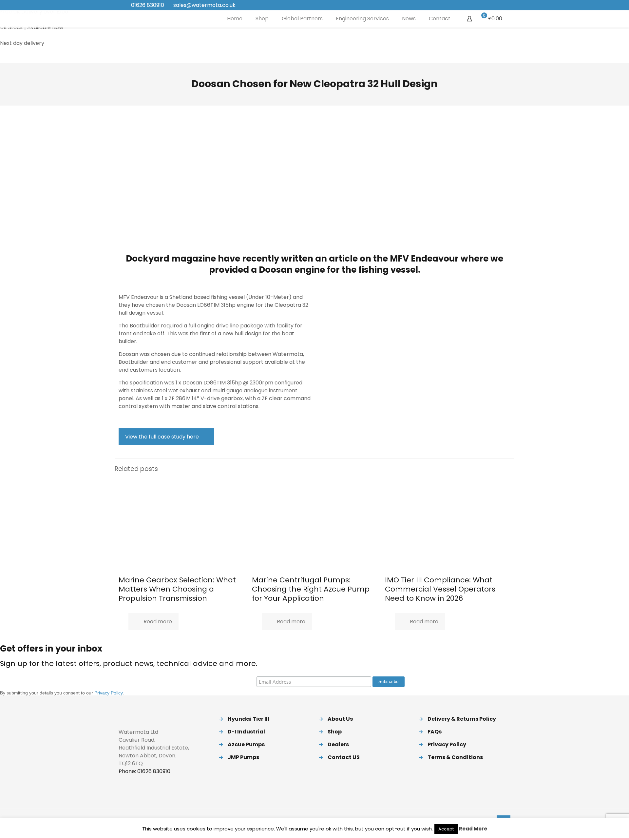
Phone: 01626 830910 (144, 771)
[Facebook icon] (475, 5)
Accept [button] (446, 829)
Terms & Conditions (455, 757)
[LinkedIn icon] (491, 5)
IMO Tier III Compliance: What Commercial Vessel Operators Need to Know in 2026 (440, 589)
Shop (335, 731)
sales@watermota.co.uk (204, 5)
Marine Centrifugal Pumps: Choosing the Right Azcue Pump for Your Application (311, 589)
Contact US (344, 757)
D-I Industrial (246, 731)
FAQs (435, 731)
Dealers (338, 744)
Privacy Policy (108, 692)
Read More (473, 828)
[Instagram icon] (500, 5)
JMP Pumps (243, 757)
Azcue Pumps (246, 744)
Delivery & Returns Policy (462, 719)
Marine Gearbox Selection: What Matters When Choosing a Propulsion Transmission (177, 589)
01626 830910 (147, 5)
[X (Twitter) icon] (483, 5)
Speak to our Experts (27, 59)
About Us (340, 719)
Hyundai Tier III (248, 719)
